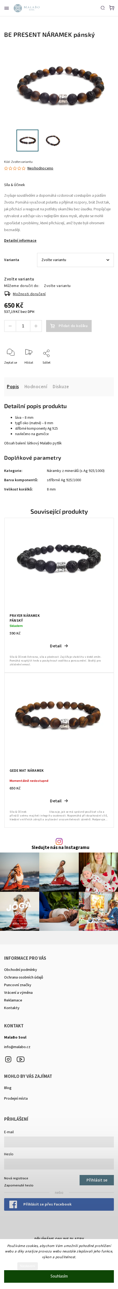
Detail (55, 646)
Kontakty (11, 1008)
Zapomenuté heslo (18, 1185)
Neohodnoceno (40, 168)
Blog (8, 1088)
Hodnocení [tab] (35, 387)
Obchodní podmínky (20, 970)
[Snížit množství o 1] (10, 326)
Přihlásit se (96, 1180)
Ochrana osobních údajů (23, 977)
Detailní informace (20, 240)
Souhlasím (59, 1276)
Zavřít (101, 370)
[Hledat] (103, 8)
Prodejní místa (16, 1098)
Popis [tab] (13, 387)
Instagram (8, 1059)
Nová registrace (16, 1178)
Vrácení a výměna (18, 992)
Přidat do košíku (73, 326)
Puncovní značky (17, 985)
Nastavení (27, 1266)
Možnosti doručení (29, 294)
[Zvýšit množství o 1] (36, 326)
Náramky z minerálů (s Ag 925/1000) (76, 471)
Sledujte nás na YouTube (20, 1059)
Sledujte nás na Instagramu (60, 847)
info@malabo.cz (17, 1047)
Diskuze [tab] (61, 387)
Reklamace (13, 1000)
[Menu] (6, 8)
